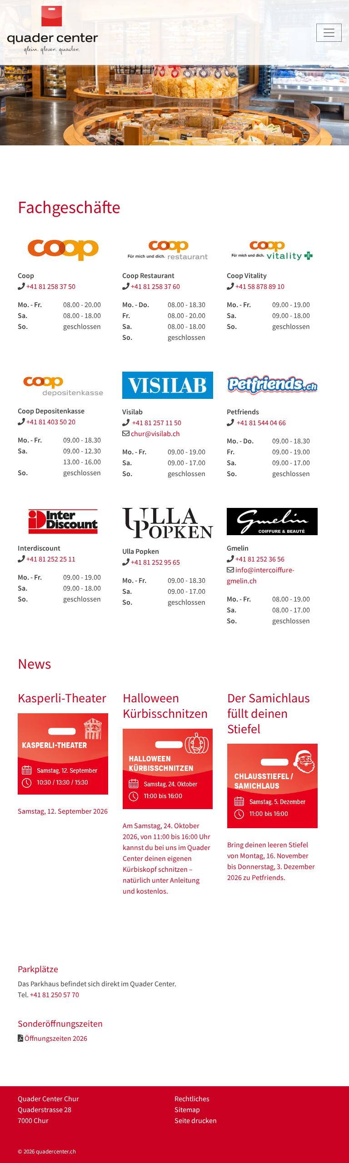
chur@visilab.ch (155, 433)
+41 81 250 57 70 (54, 994)
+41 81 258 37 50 (50, 286)
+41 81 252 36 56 (259, 558)
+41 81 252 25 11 (50, 558)
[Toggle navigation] (329, 33)
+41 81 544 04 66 (260, 422)
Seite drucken (195, 1120)
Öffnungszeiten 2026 (56, 1038)
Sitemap (187, 1109)
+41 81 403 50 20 (50, 421)
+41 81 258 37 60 (155, 286)
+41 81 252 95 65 (155, 562)
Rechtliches (191, 1098)
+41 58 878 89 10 (259, 286)
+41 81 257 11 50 (156, 422)
